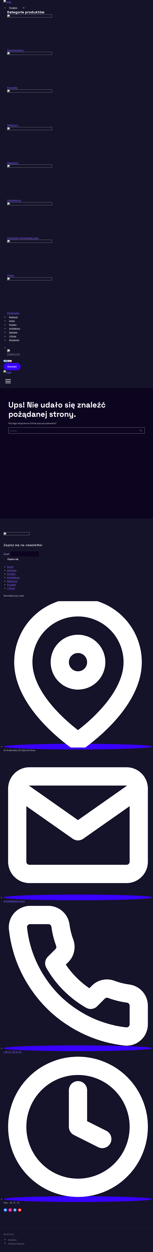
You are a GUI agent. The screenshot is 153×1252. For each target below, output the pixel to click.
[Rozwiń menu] (8, 382)
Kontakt (12, 366)
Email (7, 554)
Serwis (12, 321)
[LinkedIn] (9, 361)
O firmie (12, 336)
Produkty (13, 8)
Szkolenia (13, 332)
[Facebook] (5, 361)
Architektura (14, 328)
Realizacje (13, 317)
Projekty (13, 325)
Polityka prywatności (16, 1243)
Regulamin (12, 1240)
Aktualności (14, 340)
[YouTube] (11, 361)
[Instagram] (7, 361)
